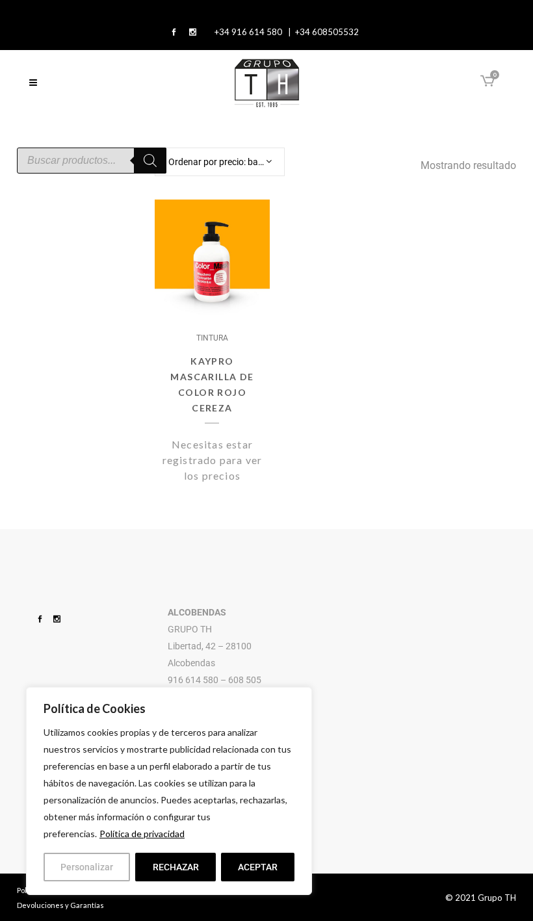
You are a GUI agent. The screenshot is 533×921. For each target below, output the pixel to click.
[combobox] (220, 162)
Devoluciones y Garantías (60, 905)
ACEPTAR (258, 867)
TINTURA (212, 338)
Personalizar (86, 867)
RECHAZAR (176, 867)
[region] (169, 791)
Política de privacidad (142, 833)
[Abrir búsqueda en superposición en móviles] (91, 161)
